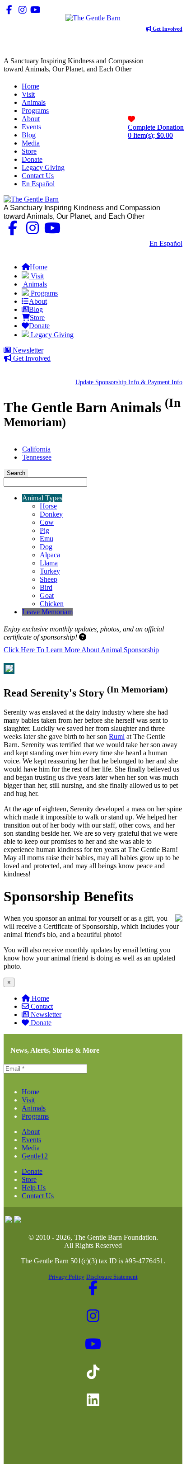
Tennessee (36, 457)
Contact (42, 1006)
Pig (44, 530)
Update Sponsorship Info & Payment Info (128, 382)
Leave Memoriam (47, 612)
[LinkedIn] (61, 10)
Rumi (117, 736)
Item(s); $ (156, 131)
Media (31, 1148)
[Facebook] (9, 10)
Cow (47, 522)
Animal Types (42, 498)
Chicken (52, 603)
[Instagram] (22, 10)
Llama (49, 563)
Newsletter (27, 350)
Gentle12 (35, 1156)
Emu (46, 538)
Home (40, 998)
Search (16, 473)
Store (29, 1179)
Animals (34, 1108)
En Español (165, 243)
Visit (28, 1100)
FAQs (173, 251)
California (36, 449)
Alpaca (50, 555)
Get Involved (166, 29)
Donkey (51, 514)
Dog (46, 547)
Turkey (50, 571)
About (31, 1131)
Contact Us (127, 243)
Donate (41, 1022)
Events (31, 1140)
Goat (47, 595)
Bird (46, 587)
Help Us (34, 1187)
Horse (48, 506)
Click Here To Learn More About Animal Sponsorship (81, 650)
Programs (35, 1116)
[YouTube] (35, 10)
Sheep (48, 579)
